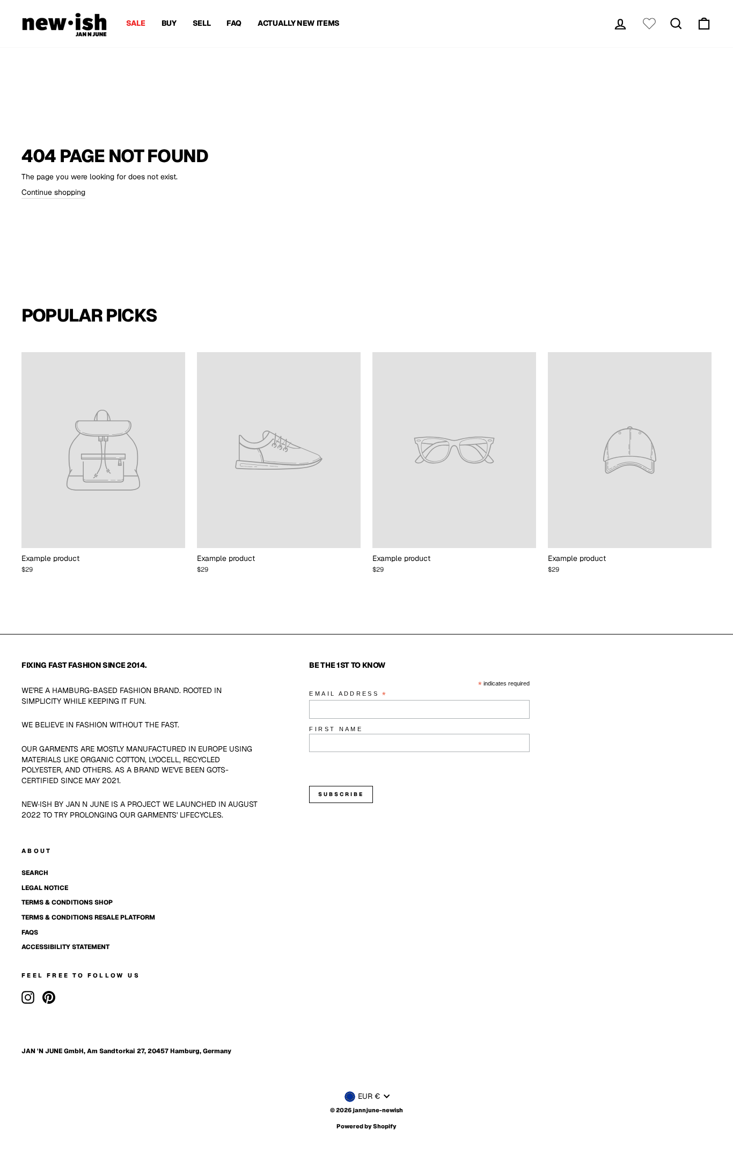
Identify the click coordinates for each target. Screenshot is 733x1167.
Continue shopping (53, 192)
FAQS (29, 932)
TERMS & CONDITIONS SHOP (67, 902)
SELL (202, 23)
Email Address (348, 694)
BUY (169, 23)
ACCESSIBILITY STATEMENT (65, 947)
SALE (135, 23)
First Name (336, 729)
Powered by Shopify (366, 1126)
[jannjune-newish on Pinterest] (48, 997)
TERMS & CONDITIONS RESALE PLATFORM (88, 917)
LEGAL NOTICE (44, 888)
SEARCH (34, 873)
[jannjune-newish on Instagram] (27, 997)
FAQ (233, 23)
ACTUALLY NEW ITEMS (299, 23)
